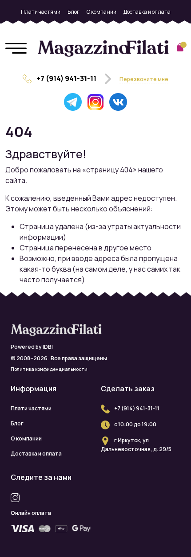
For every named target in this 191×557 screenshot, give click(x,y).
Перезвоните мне (143, 79)
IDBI (48, 347)
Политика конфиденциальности (49, 369)
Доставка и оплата (147, 12)
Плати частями (40, 12)
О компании (101, 12)
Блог (74, 12)
